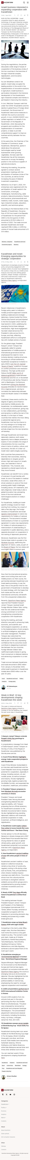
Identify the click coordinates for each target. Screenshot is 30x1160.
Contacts (3, 1149)
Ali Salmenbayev (12, 686)
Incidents (3, 1121)
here (3, 1058)
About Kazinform (5, 1130)
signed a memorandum (9, 514)
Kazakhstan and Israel (19, 241)
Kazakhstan (5, 1062)
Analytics (4, 681)
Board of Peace (9, 547)
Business (16, 244)
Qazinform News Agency (9, 280)
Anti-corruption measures (8, 1137)
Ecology (24, 1065)
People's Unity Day (6, 1071)
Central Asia (10, 1065)
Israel (3, 678)
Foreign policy (12, 681)
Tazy (3, 1068)
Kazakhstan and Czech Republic (14, 1068)
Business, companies (7, 241)
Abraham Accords (7, 542)
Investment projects (7, 244)
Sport (3, 1065)
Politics (21, 678)
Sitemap (3, 1146)
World (3, 1117)
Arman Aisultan (12, 1076)
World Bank (17, 1065)
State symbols (5, 1133)
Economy (3, 1111)
